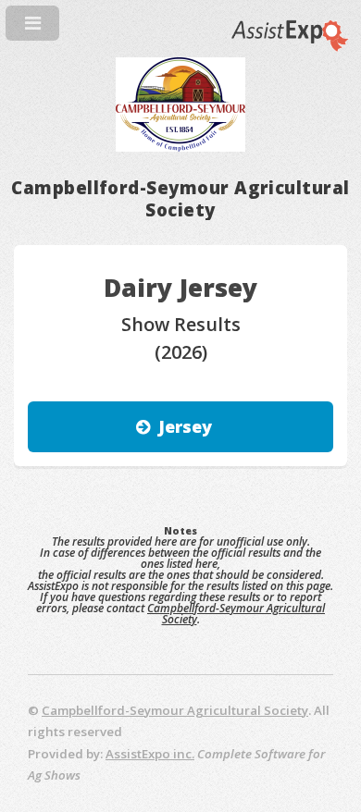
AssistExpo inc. (150, 753)
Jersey (185, 426)
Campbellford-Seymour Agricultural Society (236, 613)
